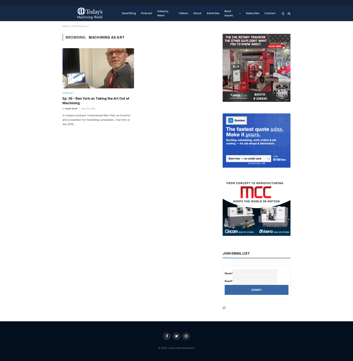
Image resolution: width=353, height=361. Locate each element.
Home (66, 26)
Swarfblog (129, 13)
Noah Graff (71, 108)
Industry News (162, 13)
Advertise (213, 13)
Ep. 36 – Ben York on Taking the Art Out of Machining (96, 100)
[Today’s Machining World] (90, 13)
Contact (270, 13)
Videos (183, 13)
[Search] (288, 13)
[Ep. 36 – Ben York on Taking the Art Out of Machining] (98, 68)
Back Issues (228, 13)
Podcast (146, 13)
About (197, 13)
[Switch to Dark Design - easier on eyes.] (283, 13)
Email (228, 281)
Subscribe (252, 13)
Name (229, 273)
